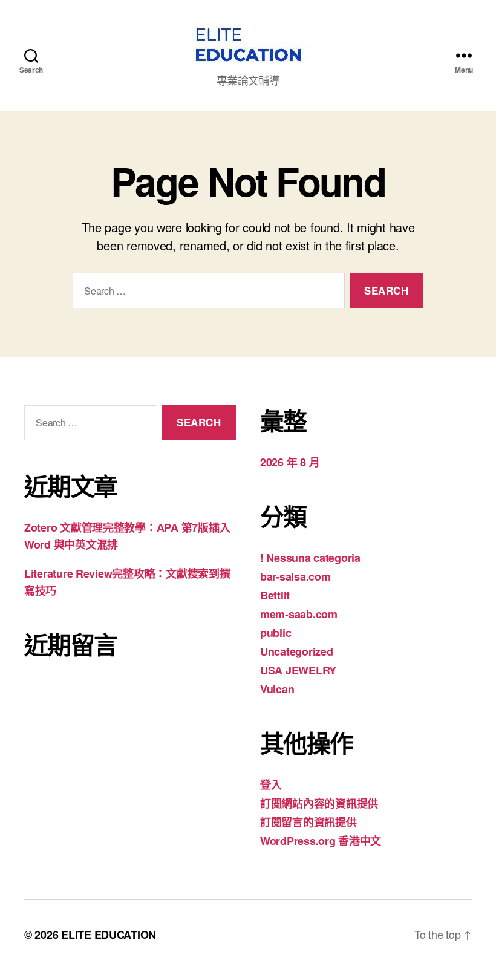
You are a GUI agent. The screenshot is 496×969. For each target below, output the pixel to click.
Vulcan (277, 689)
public (275, 633)
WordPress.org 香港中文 (320, 841)
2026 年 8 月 (289, 462)
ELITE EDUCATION (108, 934)
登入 (270, 784)
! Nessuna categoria (310, 558)
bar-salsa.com (295, 576)
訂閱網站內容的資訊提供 (319, 803)
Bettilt (275, 595)
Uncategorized (296, 651)
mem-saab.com (299, 614)
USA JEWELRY (298, 670)
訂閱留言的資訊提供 (308, 822)
